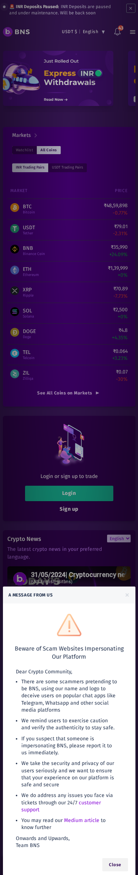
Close (115, 864)
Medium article (81, 820)
